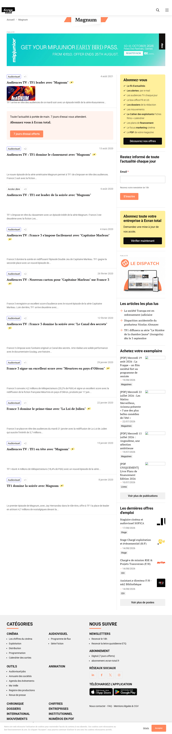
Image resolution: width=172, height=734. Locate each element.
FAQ (110, 706)
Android (125, 692)
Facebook (101, 675)
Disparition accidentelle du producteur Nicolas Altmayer (141, 322)
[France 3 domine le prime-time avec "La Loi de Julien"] (58, 430)
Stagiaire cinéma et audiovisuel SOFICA (132, 521)
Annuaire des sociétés (20, 676)
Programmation (17, 653)
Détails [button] (146, 728)
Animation (57, 666)
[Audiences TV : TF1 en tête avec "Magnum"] (58, 469)
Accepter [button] (159, 728)
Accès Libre (14, 189)
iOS (101, 692)
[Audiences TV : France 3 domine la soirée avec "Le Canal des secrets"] (58, 350)
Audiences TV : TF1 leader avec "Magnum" (37, 82)
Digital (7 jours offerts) (103, 656)
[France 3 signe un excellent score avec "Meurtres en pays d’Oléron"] (58, 390)
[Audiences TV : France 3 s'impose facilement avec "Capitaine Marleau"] (58, 261)
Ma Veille (13, 685)
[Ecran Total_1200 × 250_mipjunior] (86, 50)
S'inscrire (129, 196)
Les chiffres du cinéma (20, 639)
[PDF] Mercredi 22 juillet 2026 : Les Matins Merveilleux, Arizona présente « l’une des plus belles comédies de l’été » (131, 405)
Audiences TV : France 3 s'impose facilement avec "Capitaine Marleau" (58, 235)
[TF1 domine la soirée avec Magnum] (58, 507)
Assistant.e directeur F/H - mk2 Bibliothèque (136, 582)
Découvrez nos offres (143, 141)
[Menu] (167, 10)
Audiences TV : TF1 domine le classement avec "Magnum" (49, 154)
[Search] (157, 10)
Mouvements (17, 719)
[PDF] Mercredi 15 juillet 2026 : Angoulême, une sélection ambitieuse (131, 441)
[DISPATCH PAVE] (142, 276)
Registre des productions (22, 690)
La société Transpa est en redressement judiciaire (139, 313)
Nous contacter (97, 706)
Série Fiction (57, 643)
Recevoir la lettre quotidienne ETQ (109, 643)
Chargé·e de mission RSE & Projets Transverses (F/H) (136, 562)
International (18, 714)
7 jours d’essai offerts (27, 134)
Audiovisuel (14, 76)
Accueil (11, 19)
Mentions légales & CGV (126, 706)
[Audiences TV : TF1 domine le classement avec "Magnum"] (58, 176)
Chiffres (56, 703)
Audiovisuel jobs (17, 671)
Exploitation (15, 643)
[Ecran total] (8, 10)
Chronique (15, 703)
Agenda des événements (21, 681)
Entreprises (58, 708)
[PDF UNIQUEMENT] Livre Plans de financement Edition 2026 (129, 471)
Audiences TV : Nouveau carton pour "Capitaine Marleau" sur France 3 (58, 280)
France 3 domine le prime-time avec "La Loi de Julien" (46, 409)
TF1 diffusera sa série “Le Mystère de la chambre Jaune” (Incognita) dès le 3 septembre (144, 334)
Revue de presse (17, 695)
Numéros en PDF (61, 719)
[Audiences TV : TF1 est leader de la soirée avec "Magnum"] (58, 216)
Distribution (15, 648)
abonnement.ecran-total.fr (105, 660)
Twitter (110, 675)
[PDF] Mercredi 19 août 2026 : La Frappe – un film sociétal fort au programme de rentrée (131, 367)
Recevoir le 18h (99, 639)
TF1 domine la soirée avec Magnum (33, 486)
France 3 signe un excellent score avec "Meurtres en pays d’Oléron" (56, 368)
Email (124, 171)
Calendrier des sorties (20, 657)
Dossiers (14, 708)
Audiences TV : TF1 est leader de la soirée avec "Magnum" (49, 195)
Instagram (119, 675)
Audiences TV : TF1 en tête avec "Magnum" (38, 449)
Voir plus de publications (143, 495)
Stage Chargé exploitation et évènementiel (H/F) (135, 541)
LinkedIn (92, 675)
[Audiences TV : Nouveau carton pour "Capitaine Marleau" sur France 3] (58, 305)
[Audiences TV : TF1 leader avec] (58, 102)
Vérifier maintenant (142, 240)
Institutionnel (61, 714)
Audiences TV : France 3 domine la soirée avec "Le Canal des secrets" (57, 324)
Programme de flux (61, 639)
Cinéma (12, 633)
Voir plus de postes (142, 602)
